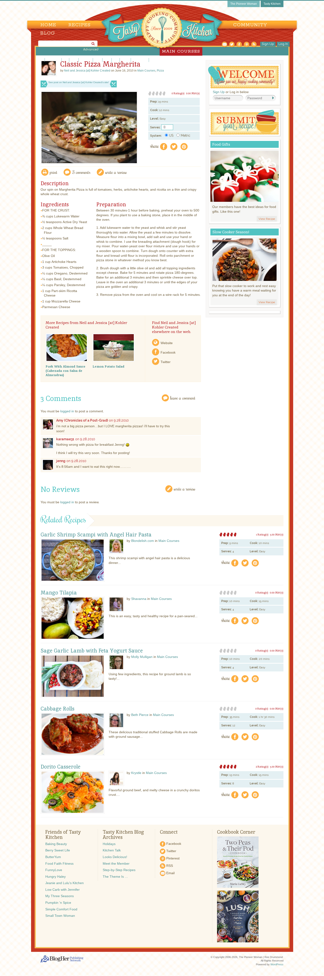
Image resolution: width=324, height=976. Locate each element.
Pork (116, 60)
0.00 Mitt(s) (193, 93)
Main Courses (146, 70)
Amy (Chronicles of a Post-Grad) (82, 420)
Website (167, 343)
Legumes (86, 60)
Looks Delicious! (115, 857)
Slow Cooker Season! (230, 231)
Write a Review (184, 489)
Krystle (136, 773)
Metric (185, 135)
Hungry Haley (55, 876)
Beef (41, 60)
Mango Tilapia (59, 592)
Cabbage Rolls (57, 708)
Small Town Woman (60, 916)
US (171, 135)
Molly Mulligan (142, 657)
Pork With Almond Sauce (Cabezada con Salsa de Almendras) (65, 370)
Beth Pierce (139, 715)
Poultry (125, 60)
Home (48, 25)
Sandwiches (140, 60)
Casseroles (53, 60)
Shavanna (138, 599)
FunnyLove (53, 870)
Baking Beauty (56, 844)
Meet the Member (116, 863)
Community (250, 25)
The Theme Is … (115, 876)
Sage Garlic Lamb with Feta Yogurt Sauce (92, 650)
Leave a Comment (182, 398)
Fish (65, 60)
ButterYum (53, 857)
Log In (283, 44)
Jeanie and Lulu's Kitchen (64, 883)
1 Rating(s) (262, 534)
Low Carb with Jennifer (62, 889)
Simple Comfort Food (61, 909)
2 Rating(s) (262, 766)
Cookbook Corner (236, 832)
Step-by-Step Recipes (119, 870)
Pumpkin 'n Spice (58, 902)
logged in (67, 411)
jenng (60, 461)
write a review (116, 172)
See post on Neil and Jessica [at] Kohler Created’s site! (78, 82)
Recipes (79, 25)
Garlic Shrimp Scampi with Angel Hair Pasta (96, 534)
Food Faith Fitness (59, 863)
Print (53, 172)
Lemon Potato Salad (108, 366)
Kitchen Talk (112, 850)
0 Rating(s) (178, 93)
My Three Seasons (59, 896)
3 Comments (81, 172)
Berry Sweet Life (57, 850)
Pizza (107, 60)
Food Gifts (221, 144)
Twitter (166, 362)
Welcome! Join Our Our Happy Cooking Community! (243, 77)
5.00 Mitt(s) (276, 534)
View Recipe (267, 218)
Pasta (97, 60)
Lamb (74, 60)
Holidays (109, 844)
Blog (47, 33)
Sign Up (268, 44)
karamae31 (65, 439)
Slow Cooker (158, 60)
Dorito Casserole (60, 766)
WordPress (276, 964)
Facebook (168, 352)
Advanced (90, 49)
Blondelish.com (142, 541)
